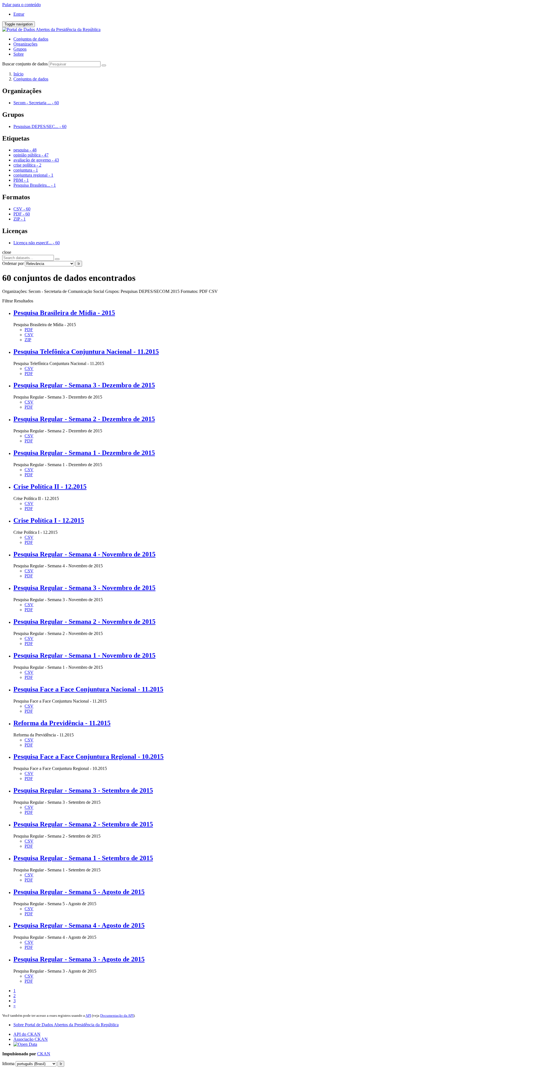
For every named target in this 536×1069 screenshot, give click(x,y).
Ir (79, 264)
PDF (29, 329)
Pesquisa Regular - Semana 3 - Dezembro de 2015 (84, 385)
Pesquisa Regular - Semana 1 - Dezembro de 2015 (84, 452)
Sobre (18, 54)
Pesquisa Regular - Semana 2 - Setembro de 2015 (83, 824)
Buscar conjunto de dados (25, 63)
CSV (29, 334)
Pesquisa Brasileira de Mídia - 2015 (64, 312)
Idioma (8, 1063)
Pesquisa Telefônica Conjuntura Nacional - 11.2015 (86, 351)
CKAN (43, 1053)
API (88, 1015)
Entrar (18, 14)
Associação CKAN (30, 1039)
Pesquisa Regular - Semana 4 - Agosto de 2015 (79, 925)
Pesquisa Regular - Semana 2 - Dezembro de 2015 (84, 419)
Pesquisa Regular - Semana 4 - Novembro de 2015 (84, 554)
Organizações (25, 44)
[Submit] (104, 65)
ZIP (28, 339)
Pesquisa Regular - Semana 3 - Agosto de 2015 (79, 959)
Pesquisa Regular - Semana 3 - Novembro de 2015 (84, 587)
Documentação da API (116, 1015)
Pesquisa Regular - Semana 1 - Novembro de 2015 (84, 655)
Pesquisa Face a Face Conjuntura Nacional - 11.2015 (88, 689)
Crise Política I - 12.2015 (48, 520)
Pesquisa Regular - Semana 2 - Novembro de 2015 (84, 621)
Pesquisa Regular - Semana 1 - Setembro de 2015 (83, 858)
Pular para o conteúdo (21, 4)
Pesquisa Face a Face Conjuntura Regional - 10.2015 (88, 756)
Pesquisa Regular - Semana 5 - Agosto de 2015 (79, 891)
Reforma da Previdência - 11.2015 (62, 723)
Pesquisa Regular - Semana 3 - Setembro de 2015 (83, 790)
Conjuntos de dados (30, 39)
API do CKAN (26, 1034)
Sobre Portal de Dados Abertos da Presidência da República (66, 1024)
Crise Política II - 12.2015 (50, 486)
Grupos (20, 49)
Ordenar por (13, 263)
